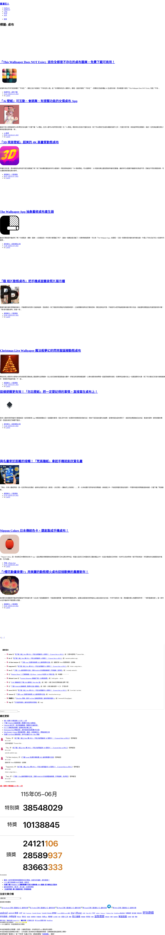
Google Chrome (36, 913)
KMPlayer (7, 9)
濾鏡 (70, 916)
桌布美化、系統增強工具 (12, 244)
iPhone (78, 913)
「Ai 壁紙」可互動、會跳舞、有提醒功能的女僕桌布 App (38, 101)
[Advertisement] (34, 43)
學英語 (28, 916)
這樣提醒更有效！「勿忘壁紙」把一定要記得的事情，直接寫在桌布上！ (49, 391)
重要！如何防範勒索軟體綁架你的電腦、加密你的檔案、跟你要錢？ (27, 880)
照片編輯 (76, 916)
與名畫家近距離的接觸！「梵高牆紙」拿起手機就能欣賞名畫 (41, 461)
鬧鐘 (136, 916)
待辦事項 (33, 916)
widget (98, 913)
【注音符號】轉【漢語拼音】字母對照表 (17, 889)
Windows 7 (102, 913)
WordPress (50, 920)
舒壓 (111, 916)
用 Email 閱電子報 (40, 920)
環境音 (88, 916)
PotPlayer (7, 8)
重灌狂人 (4, 4)
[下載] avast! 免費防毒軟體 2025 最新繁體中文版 (36, 662)
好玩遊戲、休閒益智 (8, 917)
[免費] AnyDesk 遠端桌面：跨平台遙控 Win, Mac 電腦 (21, 734)
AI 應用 (6, 133)
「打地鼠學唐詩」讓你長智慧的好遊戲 (26, 702)
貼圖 (133, 916)
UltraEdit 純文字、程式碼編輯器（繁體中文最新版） (21, 725)
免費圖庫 (128, 913)
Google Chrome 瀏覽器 (49, 913)
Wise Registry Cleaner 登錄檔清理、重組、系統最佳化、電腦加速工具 (27, 732)
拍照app (44, 916)
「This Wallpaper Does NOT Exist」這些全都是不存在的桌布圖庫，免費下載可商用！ (57, 62)
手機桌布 (38, 916)
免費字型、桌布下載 (11, 92)
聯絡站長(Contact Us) (13, 920)
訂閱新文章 (30, 920)
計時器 (129, 916)
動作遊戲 (134, 913)
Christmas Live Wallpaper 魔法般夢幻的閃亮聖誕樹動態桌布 (40, 350)
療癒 (92, 916)
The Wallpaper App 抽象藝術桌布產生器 (27, 211)
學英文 (24, 916)
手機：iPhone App (10, 563)
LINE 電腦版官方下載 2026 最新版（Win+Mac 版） (26, 682)
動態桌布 (139, 913)
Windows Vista (109, 913)
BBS (24, 913)
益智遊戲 (99, 916)
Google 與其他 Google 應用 (63, 913)
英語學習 (115, 916)
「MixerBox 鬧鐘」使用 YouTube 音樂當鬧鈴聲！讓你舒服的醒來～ (35, 698)
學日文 (19, 916)
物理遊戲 (83, 916)
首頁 (5, 19)
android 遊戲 (13, 913)
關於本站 (2, 920)
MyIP (5, 13)
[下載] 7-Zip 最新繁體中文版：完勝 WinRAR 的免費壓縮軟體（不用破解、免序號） (38, 670)
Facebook (28, 913)
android (4, 912)
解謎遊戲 (122, 916)
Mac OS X (88, 913)
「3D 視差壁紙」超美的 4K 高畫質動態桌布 (29, 142)
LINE (84, 913)
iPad (72, 913)
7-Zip (5, 11)
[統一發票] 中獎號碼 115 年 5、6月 (15, 721)
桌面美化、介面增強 (11, 174)
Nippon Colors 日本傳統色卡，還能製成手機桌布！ (34, 530)
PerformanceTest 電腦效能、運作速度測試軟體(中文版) (22, 730)
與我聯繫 (45, 934)
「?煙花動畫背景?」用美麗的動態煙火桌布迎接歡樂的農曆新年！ (44, 572)
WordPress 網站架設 (119, 913)
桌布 (59, 916)
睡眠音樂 (107, 916)
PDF (93, 913)
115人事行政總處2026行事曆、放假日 (16, 882)
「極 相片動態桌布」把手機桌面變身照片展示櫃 (32, 281)
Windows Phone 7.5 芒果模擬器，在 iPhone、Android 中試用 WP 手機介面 (32, 674)
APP (20, 913)
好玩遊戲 (148, 912)
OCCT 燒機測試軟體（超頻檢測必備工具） (18, 727)
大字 (5, 15)
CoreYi (8, 95)
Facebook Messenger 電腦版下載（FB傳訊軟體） (34, 678)
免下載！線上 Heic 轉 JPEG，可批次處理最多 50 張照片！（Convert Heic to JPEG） (39, 654)
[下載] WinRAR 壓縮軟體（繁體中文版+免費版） (25, 686)
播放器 (50, 916)
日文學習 (55, 916)
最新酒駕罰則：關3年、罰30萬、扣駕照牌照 (19, 887)
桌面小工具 (64, 916)
